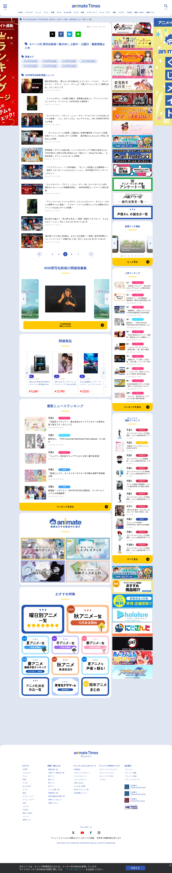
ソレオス (102, 779)
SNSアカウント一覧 (81, 790)
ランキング (29, 12)
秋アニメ (51, 783)
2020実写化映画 (50, 61)
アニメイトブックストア (108, 769)
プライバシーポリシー (82, 773)
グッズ (76, 12)
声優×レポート (53, 803)
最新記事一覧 (53, 769)
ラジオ (59, 12)
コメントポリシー (80, 779)
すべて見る (132, 559)
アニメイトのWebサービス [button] (109, 766)
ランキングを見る (65, 507)
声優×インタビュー (55, 800)
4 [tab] (132, 255)
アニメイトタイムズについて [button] (84, 766)
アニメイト (129, 769)
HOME (20, 12)
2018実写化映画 (69, 61)
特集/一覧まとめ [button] (54, 766)
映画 (82, 12)
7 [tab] (143, 255)
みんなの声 (67, 12)
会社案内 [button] (127, 766)
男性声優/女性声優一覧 (56, 796)
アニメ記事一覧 (54, 790)
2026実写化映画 (30, 61)
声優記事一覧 (53, 793)
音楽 (114, 12)
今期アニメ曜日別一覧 (56, 773)
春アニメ (51, 776)
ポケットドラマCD (106, 776)
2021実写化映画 (88, 61)
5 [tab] (136, 255)
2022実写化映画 (30, 66)
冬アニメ (51, 786)
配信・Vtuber (139, 12)
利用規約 (77, 769)
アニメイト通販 (130, 773)
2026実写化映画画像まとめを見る (65, 325)
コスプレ (121, 12)
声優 (52, 12)
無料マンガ (150, 12)
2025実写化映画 (69, 66)
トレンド (38, 12)
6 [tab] (139, 255)
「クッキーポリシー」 (75, 869)
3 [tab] (129, 255)
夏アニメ (51, 779)
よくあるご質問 (79, 786)
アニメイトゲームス (106, 773)
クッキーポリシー (80, 776)
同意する (135, 868)
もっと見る (132, 262)
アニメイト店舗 (130, 776)
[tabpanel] (132, 244)
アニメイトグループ (132, 779)
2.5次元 (129, 12)
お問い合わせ (79, 783)
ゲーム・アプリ (105, 12)
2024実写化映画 (50, 66)
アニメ (46, 12)
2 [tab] (125, 255)
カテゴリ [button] (25, 766)
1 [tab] (122, 255)
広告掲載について (80, 793)
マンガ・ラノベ (92, 12)
